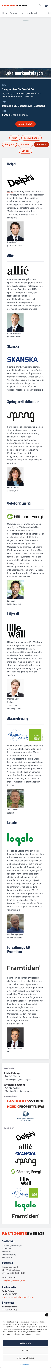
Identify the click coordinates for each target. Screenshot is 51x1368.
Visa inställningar (25, 1358)
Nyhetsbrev (7, 1248)
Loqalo (21, 850)
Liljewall (11, 642)
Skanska (11, 367)
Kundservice (33, 13)
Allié (9, 279)
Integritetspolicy (24, 1364)
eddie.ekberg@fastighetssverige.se (18, 1297)
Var (4, 101)
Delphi (10, 191)
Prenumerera (16, 13)
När (4, 85)
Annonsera (6, 1251)
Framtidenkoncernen (17, 977)
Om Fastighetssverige (11, 1245)
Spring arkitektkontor (17, 427)
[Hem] (15, 5)
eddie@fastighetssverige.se (19, 1079)
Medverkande (31, 137)
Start (14, 137)
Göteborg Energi (15, 524)
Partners (41, 144)
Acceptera (25, 1343)
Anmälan (25, 144)
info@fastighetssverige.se (13, 1280)
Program (9, 144)
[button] (47, 1315)
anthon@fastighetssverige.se (20, 1091)
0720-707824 (13, 1088)
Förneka (26, 1350)
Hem (4, 13)
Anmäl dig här (25, 124)
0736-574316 (13, 1076)
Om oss (26, 150)
